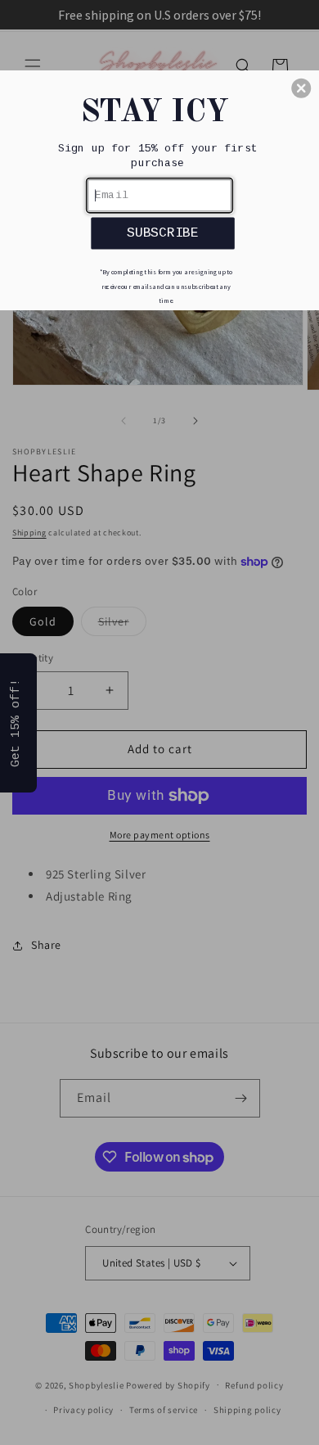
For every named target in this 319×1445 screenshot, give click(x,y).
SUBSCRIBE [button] (163, 233)
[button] (301, 88)
